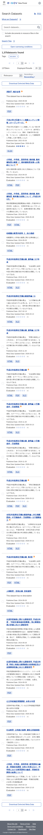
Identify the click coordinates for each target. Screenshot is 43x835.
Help (34, 824)
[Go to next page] (29, 63)
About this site (12, 824)
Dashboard (22, 829)
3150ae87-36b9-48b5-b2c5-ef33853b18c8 (3, 780)
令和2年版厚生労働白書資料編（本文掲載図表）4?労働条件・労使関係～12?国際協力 (23, 517)
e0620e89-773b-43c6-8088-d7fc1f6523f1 (3, 602)
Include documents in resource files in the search (22, 34)
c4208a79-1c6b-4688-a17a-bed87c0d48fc (3, 310)
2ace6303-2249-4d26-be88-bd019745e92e (3, 743)
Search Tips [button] (7, 41)
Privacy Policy (31, 826)
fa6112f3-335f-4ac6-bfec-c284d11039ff (3, 383)
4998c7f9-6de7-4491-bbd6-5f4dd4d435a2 (3, 243)
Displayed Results (24, 68)
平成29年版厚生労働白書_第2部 (19, 557)
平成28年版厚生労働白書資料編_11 (20, 296)
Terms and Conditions (15, 826)
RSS (39, 14)
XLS (17, 288)
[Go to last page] (33, 63)
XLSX (9, 151)
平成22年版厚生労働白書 (16, 480)
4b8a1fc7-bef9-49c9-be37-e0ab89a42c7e (3, 494)
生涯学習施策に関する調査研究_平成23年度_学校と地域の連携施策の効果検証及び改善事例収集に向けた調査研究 (23, 664)
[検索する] (38, 27)
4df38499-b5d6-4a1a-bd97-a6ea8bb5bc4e (3, 210)
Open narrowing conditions (21, 47)
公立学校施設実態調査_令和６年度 (20, 701)
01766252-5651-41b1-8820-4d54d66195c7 (3, 457)
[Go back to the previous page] (13, 63)
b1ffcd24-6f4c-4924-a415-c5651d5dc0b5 (3, 173)
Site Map (32, 829)
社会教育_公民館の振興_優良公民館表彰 (23, 730)
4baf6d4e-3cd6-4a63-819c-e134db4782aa (3, 274)
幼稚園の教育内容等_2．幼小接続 (20, 233)
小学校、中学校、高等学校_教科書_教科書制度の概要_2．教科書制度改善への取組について (23, 162)
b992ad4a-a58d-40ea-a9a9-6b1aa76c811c (3, 102)
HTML (9, 185)
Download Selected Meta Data (21, 83)
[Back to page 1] (9, 63)
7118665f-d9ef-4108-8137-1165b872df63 (3, 419)
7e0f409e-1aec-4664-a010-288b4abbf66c (3, 678)
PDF (9, 111)
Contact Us (12, 829)
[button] (39, 3)
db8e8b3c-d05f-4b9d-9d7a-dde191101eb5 (3, 346)
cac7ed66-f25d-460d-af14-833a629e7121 (3, 637)
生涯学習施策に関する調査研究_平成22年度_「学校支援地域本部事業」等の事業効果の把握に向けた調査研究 (23, 622)
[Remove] (17, 56)
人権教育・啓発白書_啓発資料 (18, 591)
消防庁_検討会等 (13, 92)
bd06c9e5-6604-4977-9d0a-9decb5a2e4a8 (3, 136)
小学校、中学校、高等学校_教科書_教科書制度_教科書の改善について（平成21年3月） (23, 196)
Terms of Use (25, 824)
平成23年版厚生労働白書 (16, 370)
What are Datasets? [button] (10, 19)
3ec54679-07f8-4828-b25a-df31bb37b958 (3, 712)
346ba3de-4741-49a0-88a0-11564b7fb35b (3, 532)
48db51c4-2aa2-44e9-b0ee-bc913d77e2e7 (3, 570)
